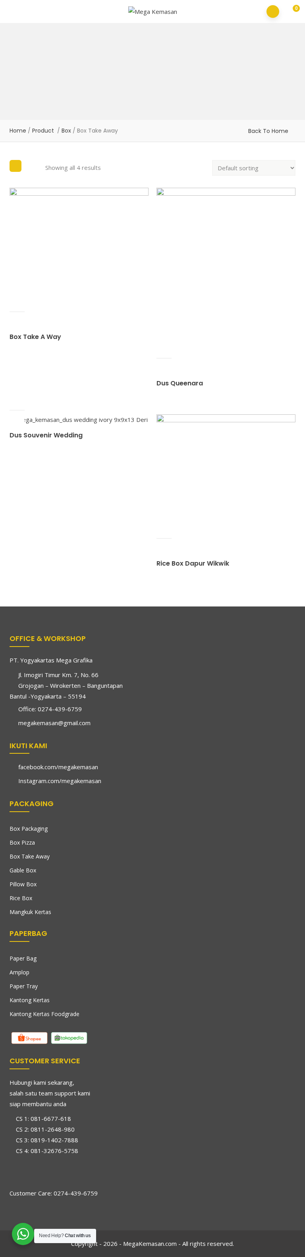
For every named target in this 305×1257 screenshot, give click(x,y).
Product (43, 131)
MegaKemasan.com (150, 1243)
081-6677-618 (51, 1118)
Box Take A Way (35, 336)
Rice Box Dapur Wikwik (192, 563)
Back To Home (268, 131)
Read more (17, 304)
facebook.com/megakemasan (58, 767)
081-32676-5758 (54, 1151)
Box (66, 131)
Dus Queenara (179, 383)
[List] (33, 166)
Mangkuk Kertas (30, 912)
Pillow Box (23, 884)
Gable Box (23, 870)
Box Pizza (22, 842)
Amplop (19, 972)
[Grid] (15, 166)
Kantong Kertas (30, 1000)
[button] (291, 12)
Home (18, 131)
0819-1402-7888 (54, 1140)
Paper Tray (24, 986)
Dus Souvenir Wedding (46, 435)
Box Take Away (30, 856)
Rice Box (21, 898)
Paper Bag (23, 958)
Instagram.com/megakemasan (59, 781)
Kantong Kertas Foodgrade (44, 1014)
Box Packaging (29, 828)
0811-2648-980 (53, 1129)
